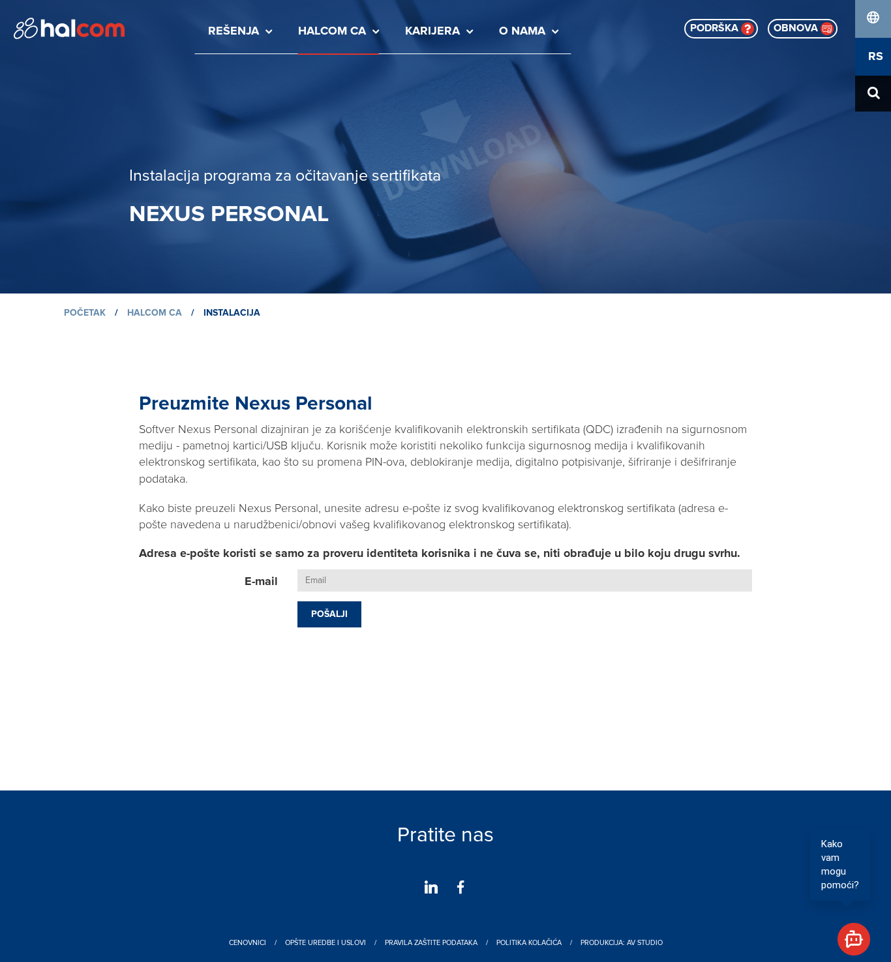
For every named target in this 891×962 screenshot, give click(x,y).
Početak (85, 313)
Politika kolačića (529, 943)
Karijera (432, 31)
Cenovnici (247, 943)
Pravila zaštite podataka (431, 943)
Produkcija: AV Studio (622, 943)
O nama (522, 31)
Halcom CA (332, 31)
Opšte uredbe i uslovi (325, 943)
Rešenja (233, 31)
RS (875, 57)
